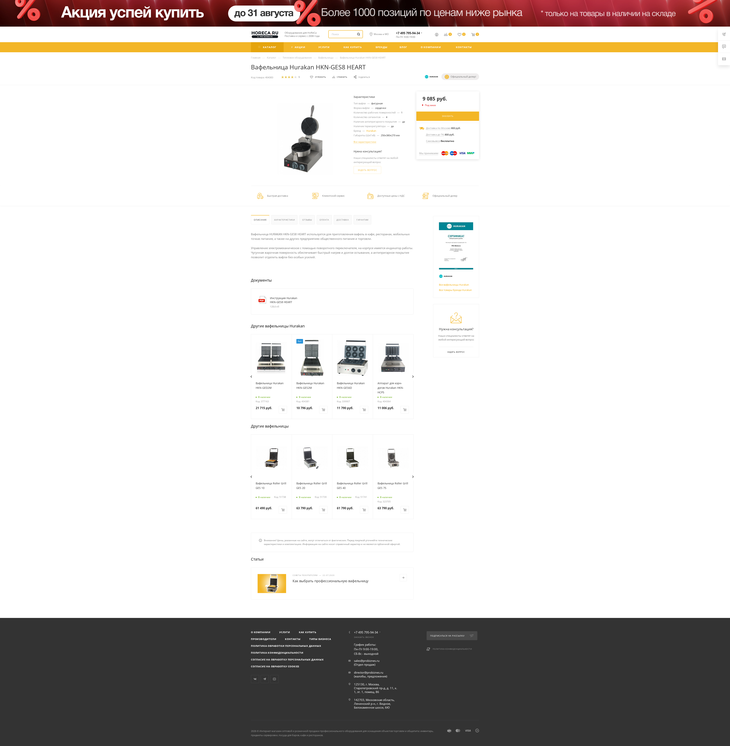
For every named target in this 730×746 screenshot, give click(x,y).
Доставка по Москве (438, 128)
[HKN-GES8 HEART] (305, 139)
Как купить (307, 632)
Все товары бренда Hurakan (455, 290)
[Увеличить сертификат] (456, 246)
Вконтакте (255, 679)
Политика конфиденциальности (277, 652)
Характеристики (284, 219)
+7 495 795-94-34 (408, 33)
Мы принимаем (428, 153)
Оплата (324, 219)
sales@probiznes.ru (366, 661)
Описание (260, 219)
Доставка (342, 219)
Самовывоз (433, 141)
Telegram (265, 679)
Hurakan (371, 130)
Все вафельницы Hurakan (454, 284)
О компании (261, 632)
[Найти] (358, 34)
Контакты (292, 639)
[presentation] (251, 376)
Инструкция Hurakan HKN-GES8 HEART (283, 300)
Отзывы (307, 219)
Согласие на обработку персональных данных (287, 659)
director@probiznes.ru (368, 672)
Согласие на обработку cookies (275, 666)
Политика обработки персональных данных (286, 646)
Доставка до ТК (435, 134)
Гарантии (362, 219)
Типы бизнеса (320, 639)
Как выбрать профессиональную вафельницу (330, 581)
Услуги (284, 632)
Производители (263, 639)
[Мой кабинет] (436, 35)
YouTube (274, 679)
